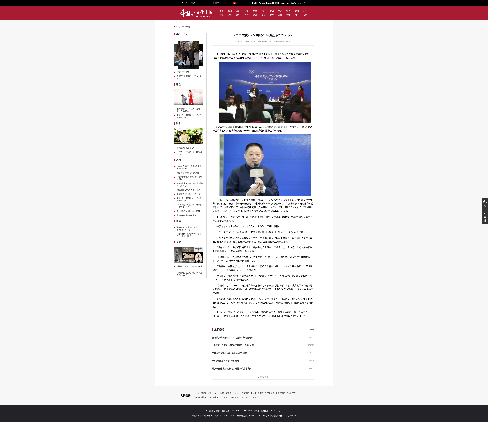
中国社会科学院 (257, 393)
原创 (230, 11)
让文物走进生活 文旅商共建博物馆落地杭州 (231, 368)
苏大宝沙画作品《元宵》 (186, 148)
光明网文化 (246, 397)
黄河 (305, 15)
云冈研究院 (291, 393)
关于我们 (209, 411)
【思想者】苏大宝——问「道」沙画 (190, 142)
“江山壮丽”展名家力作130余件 (188, 190)
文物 (272, 11)
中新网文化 (235, 397)
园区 (297, 15)
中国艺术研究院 (224, 393)
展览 (238, 15)
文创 (263, 15)
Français (262, 3)
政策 (280, 15)
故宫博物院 (269, 393)
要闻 (221, 11)
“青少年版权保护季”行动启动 (188, 173)
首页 (178, 27)
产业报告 (186, 27)
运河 (305, 11)
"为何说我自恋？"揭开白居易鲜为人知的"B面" (233, 345)
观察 (230, 15)
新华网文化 (213, 397)
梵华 (255, 11)
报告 (288, 11)
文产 (280, 11)
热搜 (178, 160)
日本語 (275, 3)
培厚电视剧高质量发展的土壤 (188, 194)
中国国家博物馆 (201, 397)
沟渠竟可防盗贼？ (184, 72)
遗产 (272, 15)
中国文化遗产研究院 (241, 393)
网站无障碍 (485, 213)
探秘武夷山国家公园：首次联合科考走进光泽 (232, 337)
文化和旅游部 (200, 393)
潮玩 (238, 11)
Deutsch (269, 3)
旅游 (297, 11)
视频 (178, 123)
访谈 (288, 15)
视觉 (221, 15)
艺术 (263, 11)
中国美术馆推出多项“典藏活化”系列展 (229, 353)
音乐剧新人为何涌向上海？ (187, 215)
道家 (255, 15)
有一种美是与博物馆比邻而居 (188, 211)
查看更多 (311, 329)
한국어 (304, 3)
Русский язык (284, 3)
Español (293, 3)
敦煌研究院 (280, 393)
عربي (299, 3)
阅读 (247, 15)
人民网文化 (224, 397)
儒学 (247, 11)
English (254, 3)
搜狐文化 (256, 397)
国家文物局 (212, 393)
